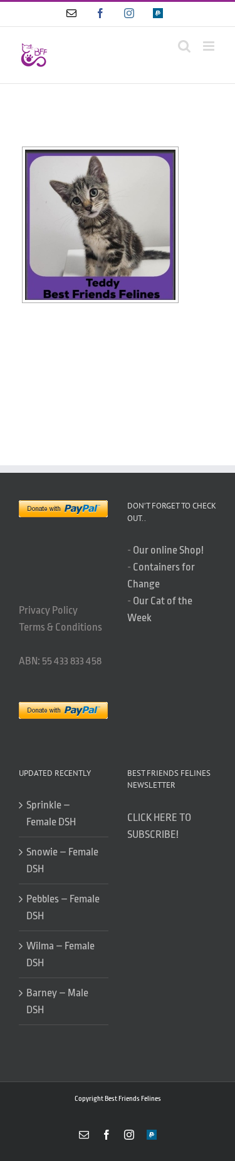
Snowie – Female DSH (62, 860)
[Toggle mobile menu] (209, 46)
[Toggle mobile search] (184, 46)
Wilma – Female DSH (60, 954)
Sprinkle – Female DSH (51, 813)
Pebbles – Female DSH (63, 907)
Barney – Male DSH (57, 1001)
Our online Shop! (168, 550)
